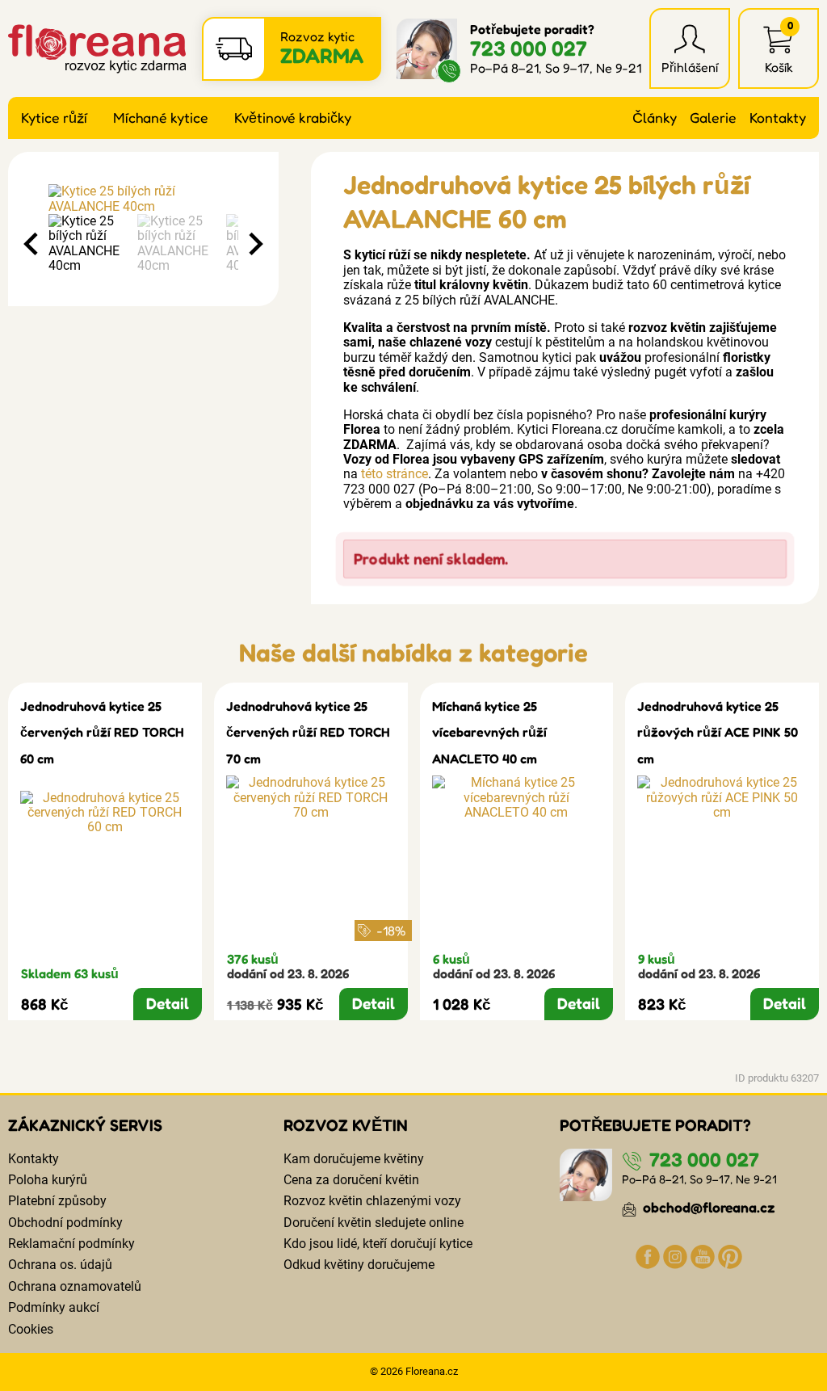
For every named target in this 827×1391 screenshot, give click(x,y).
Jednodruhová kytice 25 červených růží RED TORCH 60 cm (102, 732)
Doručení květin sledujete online (373, 1222)
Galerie (713, 117)
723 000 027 (528, 48)
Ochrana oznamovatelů (74, 1286)
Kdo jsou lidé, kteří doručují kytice (377, 1243)
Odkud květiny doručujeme (358, 1264)
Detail (167, 1003)
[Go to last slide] (32, 244)
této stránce (394, 473)
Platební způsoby (57, 1200)
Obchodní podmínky (65, 1222)
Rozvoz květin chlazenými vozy (372, 1200)
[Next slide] (254, 244)
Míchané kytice (160, 117)
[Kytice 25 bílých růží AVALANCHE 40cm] (143, 199)
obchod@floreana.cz (707, 1207)
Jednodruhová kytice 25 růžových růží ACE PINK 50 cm (717, 732)
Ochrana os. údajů (60, 1264)
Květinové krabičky (292, 117)
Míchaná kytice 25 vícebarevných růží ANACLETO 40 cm (489, 732)
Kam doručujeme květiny (353, 1158)
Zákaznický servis (85, 1125)
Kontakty (777, 117)
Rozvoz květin (345, 1125)
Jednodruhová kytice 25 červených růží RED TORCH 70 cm (308, 732)
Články (654, 117)
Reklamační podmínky (71, 1243)
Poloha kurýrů (47, 1179)
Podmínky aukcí (53, 1307)
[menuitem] (88, 244)
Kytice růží (54, 117)
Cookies (30, 1329)
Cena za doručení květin (351, 1179)
